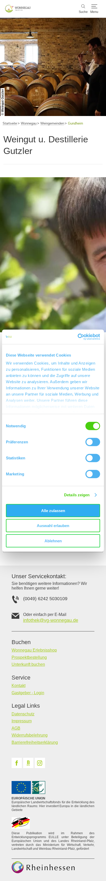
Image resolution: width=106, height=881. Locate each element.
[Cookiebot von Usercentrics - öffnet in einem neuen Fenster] (77, 337)
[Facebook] (17, 763)
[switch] (92, 442)
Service (21, 678)
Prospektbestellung (29, 657)
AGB (16, 728)
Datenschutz (23, 714)
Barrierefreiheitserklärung (35, 742)
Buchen (21, 642)
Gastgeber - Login (28, 693)
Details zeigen (77, 495)
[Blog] (28, 763)
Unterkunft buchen (28, 664)
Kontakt (18, 685)
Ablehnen (53, 540)
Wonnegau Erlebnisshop (34, 650)
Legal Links (26, 706)
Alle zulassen (53, 510)
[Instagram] (40, 763)
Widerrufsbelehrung (30, 735)
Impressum (22, 721)
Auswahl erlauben (53, 525)
